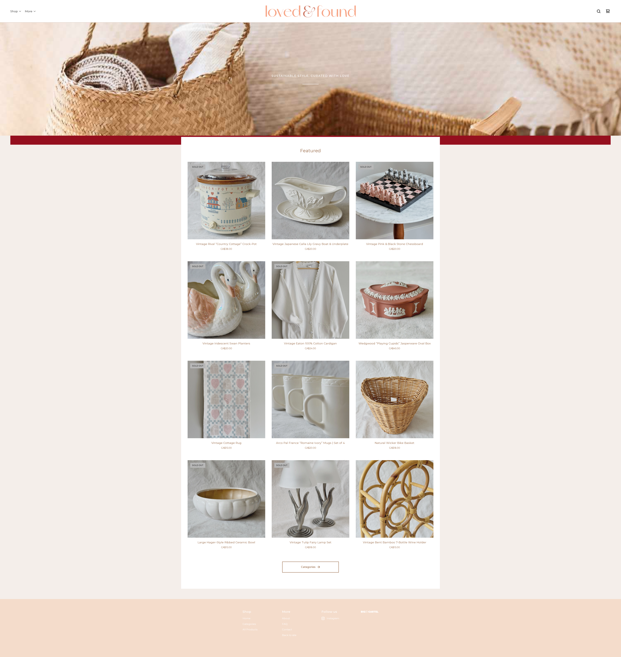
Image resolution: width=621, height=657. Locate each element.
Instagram (333, 618)
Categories (308, 567)
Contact (287, 629)
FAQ (285, 624)
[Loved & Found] (310, 11)
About (286, 618)
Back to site (289, 635)
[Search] (599, 11)
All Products (250, 629)
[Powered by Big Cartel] (369, 611)
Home (247, 618)
